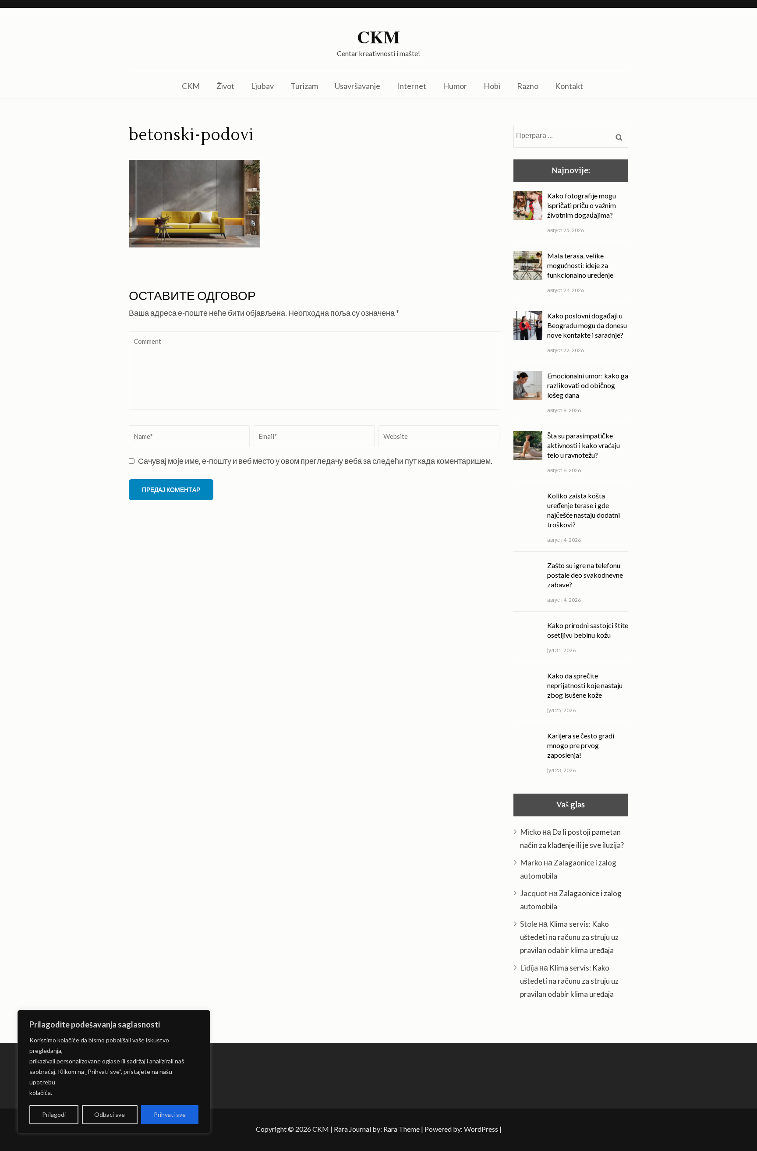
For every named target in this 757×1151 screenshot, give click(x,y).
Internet (411, 86)
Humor (455, 86)
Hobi (492, 86)
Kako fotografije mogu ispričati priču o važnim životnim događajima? (581, 205)
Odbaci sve (109, 1114)
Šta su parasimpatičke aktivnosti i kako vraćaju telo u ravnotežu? (583, 445)
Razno (527, 86)
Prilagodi (54, 1114)
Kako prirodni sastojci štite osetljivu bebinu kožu (587, 630)
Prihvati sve (170, 1114)
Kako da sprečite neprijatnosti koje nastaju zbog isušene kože (585, 685)
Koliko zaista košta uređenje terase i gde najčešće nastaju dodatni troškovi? (583, 510)
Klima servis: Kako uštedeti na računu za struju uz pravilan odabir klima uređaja (569, 937)
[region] (114, 1071)
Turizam (304, 86)
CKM (378, 36)
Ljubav (262, 86)
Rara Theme (401, 1129)
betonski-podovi (191, 135)
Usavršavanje (357, 86)
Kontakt (569, 86)
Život (225, 86)
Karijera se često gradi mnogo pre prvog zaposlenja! (580, 745)
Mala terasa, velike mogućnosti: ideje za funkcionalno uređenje (580, 265)
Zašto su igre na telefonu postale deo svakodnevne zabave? (585, 575)
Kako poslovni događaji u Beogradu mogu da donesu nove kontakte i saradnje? (587, 325)
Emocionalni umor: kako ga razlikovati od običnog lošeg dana (587, 385)
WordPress (481, 1129)
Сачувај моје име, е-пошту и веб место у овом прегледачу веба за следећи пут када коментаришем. (315, 461)
